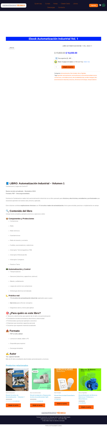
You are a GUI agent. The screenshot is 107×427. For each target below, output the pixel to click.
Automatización (65, 73)
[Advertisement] (53, 23)
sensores (71, 79)
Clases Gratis (65, 3)
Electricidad (73, 73)
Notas (55, 3)
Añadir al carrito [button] (13, 405)
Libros (75, 3)
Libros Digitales (81, 73)
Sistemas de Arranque (81, 79)
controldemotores (67, 77)
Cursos (47, 3)
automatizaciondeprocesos (89, 75)
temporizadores (92, 79)
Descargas (51, 7)
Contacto (61, 7)
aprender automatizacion (64, 75)
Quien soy (38, 3)
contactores (57, 77)
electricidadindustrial (78, 77)
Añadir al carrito (68, 67)
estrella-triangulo (89, 77)
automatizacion (76, 75)
